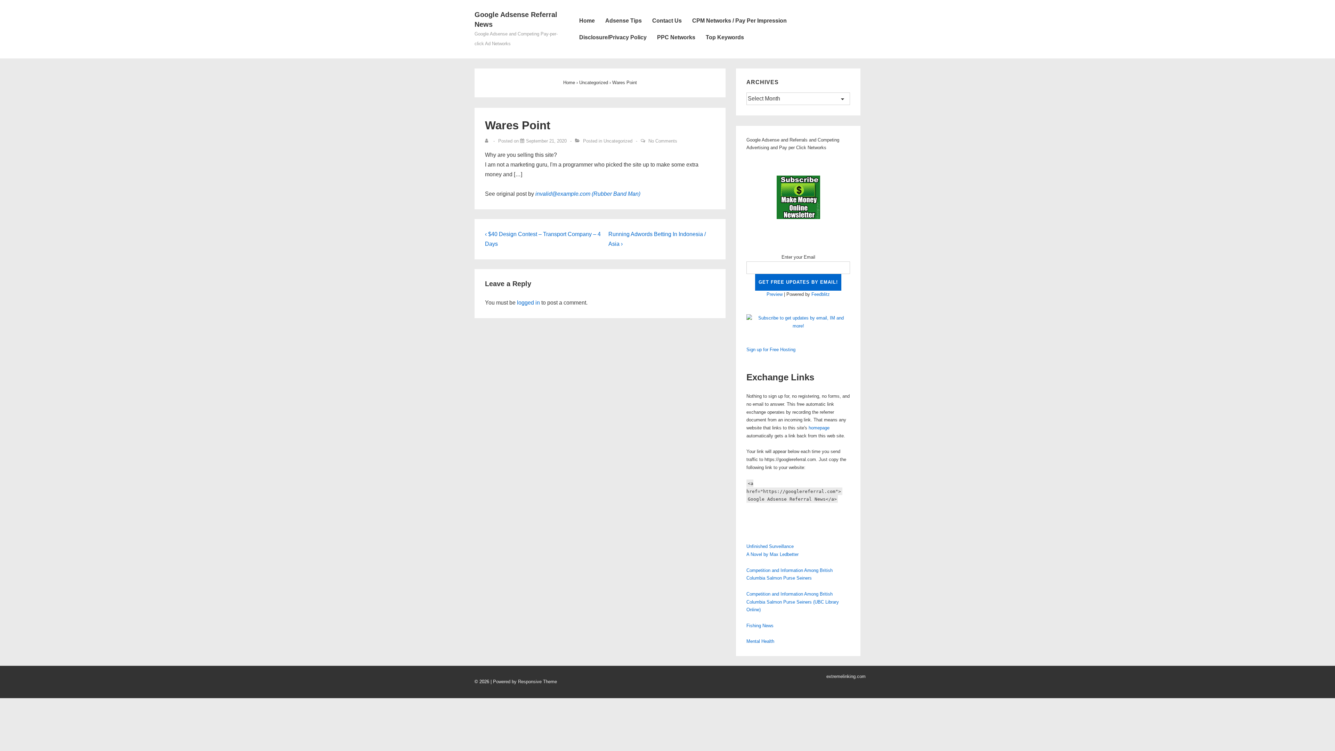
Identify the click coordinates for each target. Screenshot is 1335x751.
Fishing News (760, 625)
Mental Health (760, 641)
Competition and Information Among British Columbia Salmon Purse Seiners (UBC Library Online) (792, 602)
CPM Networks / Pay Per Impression (739, 21)
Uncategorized (618, 141)
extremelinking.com (846, 676)
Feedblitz (820, 294)
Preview (775, 294)
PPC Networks (676, 37)
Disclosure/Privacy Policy (613, 37)
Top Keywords (725, 37)
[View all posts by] (488, 141)
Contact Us (667, 21)
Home (587, 21)
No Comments (662, 141)
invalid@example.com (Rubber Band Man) (587, 194)
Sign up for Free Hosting (770, 349)
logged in (528, 303)
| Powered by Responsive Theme (524, 681)
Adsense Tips (623, 21)
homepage (819, 427)
